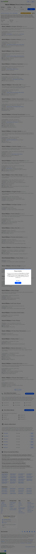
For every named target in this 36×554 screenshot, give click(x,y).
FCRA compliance (21, 275)
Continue (18, 282)
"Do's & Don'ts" (11, 276)
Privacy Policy (21, 273)
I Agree (18, 280)
